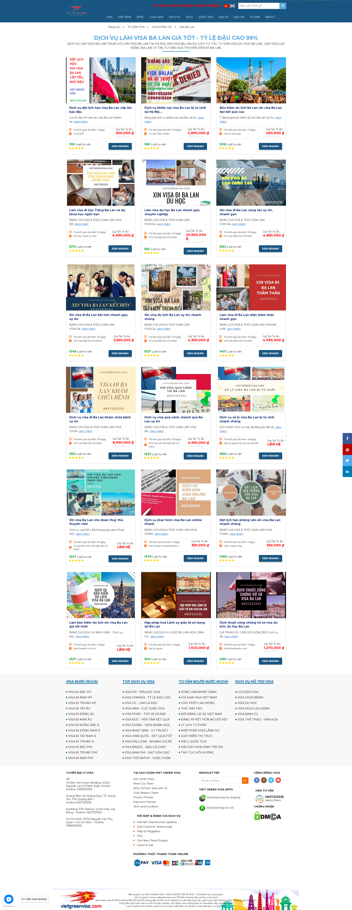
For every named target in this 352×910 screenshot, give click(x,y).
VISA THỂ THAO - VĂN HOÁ (257, 719)
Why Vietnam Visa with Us (150, 788)
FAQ (140, 836)
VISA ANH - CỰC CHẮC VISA (145, 708)
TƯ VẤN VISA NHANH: (186, 5)
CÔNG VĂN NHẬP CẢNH (199, 692)
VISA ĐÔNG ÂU (162, 27)
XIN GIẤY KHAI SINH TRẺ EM (202, 747)
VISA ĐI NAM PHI (80, 758)
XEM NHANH (120, 146)
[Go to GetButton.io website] (9, 906)
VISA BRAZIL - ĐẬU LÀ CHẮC (145, 747)
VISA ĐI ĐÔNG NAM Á (84, 730)
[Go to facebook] (8, 899)
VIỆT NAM (124, 17)
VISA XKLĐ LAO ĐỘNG (253, 708)
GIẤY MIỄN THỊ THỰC (196, 736)
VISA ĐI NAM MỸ (80, 697)
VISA (109, 17)
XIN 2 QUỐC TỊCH (194, 741)
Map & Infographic (148, 831)
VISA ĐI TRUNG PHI (82, 752)
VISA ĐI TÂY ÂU (79, 708)
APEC (140, 17)
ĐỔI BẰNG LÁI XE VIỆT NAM (201, 714)
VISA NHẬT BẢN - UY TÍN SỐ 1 (146, 730)
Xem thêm (81, 121)
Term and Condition (145, 806)
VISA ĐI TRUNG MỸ (82, 703)
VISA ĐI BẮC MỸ (79, 692)
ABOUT (270, 17)
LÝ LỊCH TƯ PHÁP (194, 725)
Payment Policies (144, 802)
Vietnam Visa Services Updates (157, 822)
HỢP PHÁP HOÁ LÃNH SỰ (200, 730)
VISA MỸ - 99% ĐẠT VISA (142, 692)
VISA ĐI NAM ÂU (80, 719)
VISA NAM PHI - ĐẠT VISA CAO (147, 752)
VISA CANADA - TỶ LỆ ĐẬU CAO (148, 697)
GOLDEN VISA (247, 692)
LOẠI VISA (156, 17)
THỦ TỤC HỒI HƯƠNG (197, 752)
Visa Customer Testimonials (154, 826)
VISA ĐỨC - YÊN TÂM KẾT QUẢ (147, 719)
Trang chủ (114, 27)
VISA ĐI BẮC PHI (80, 747)
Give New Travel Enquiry (152, 840)
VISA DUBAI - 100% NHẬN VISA (147, 725)
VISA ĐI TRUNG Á (81, 741)
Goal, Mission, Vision (146, 792)
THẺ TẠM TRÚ (191, 708)
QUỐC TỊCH (206, 17)
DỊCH (189, 17)
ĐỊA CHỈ (239, 17)
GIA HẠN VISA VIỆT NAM (199, 697)
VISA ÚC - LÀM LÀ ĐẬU (141, 703)
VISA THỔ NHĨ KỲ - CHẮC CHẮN (147, 758)
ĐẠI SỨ (223, 17)
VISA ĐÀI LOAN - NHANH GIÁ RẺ (148, 741)
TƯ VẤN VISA (136, 27)
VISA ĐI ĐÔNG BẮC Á (83, 725)
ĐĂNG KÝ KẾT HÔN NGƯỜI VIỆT (204, 719)
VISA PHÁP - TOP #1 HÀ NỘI (145, 714)
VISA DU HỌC (247, 703)
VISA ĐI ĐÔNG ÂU (81, 714)
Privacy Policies (143, 797)
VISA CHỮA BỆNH (250, 697)
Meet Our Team (143, 783)
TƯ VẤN (255, 17)
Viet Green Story (144, 779)
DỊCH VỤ (174, 17)
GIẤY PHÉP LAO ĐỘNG (198, 703)
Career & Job (145, 845)
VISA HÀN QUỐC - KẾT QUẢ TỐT (149, 736)
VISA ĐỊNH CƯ (247, 714)
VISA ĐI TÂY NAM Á (82, 736)
